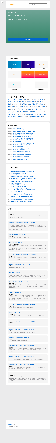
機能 (24, 111)
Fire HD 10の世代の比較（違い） (17, 174)
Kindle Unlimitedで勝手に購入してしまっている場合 (23, 143)
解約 (26, 104)
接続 (22, 106)
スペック (16, 111)
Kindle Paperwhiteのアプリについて (20, 129)
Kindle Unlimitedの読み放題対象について (21, 144)
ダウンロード (35, 104)
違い (33, 109)
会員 (18, 104)
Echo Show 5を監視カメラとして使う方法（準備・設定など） (23, 181)
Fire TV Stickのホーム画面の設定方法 (18, 186)
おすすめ (28, 101)
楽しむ (36, 114)
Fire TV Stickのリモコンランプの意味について (20, 193)
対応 (13, 109)
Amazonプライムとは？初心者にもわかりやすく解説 (21, 201)
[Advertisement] (28, 441)
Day (33, 106)
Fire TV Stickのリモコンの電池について (18, 179)
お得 (34, 111)
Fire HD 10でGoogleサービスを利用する (19, 173)
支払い (44, 106)
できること (27, 106)
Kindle (9, 101)
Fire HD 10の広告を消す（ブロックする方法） (20, 188)
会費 (17, 114)
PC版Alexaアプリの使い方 (16, 183)
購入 (37, 103)
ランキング (22, 114)
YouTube (28, 114)
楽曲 (14, 104)
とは (40, 106)
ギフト (33, 101)
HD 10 (23, 101)
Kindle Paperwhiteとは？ (18, 128)
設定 (41, 101)
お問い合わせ (10, 424)
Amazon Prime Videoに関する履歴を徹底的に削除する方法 (22, 171)
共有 (45, 114)
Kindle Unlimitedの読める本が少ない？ (21, 159)
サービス (17, 106)
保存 (22, 116)
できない (10, 104)
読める (42, 104)
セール (17, 109)
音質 (40, 109)
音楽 (9, 114)
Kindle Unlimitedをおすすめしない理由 (21, 156)
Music (30, 99)
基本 (20, 111)
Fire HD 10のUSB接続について (17, 191)
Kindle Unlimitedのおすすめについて (20, 153)
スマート (13, 114)
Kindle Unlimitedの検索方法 (19, 149)
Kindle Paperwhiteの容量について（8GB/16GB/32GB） (24, 131)
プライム (21, 99)
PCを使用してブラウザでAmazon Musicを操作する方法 (22, 196)
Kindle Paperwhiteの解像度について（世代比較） (23, 133)
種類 (25, 116)
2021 (27, 111)
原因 (31, 111)
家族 (29, 109)
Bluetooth (33, 116)
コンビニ (10, 116)
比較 (33, 103)
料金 (32, 114)
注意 (29, 116)
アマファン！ (13, 4)
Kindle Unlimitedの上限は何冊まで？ (20, 146)
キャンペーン (23, 109)
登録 (22, 104)
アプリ (28, 103)
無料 (40, 103)
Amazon (10, 99)
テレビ (19, 103)
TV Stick (42, 99)
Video (14, 101)
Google (14, 116)
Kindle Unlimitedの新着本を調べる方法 (21, 148)
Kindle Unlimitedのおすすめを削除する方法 (22, 154)
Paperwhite (10, 111)
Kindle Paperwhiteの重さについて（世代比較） (22, 136)
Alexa (15, 99)
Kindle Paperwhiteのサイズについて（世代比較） (23, 134)
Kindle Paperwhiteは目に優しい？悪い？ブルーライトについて (25, 139)
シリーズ (41, 114)
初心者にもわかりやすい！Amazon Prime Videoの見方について (23, 178)
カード (42, 111)
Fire (26, 99)
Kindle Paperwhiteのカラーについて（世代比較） (23, 138)
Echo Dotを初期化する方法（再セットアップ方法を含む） (22, 199)
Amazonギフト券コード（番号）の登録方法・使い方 (21, 194)
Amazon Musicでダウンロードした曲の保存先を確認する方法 (23, 189)
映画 (19, 116)
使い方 (9, 103)
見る (9, 109)
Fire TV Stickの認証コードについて (18, 184)
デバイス (14, 103)
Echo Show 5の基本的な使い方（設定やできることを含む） (23, 176)
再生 (9, 106)
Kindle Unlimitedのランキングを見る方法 (21, 151)
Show (38, 116)
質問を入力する (28, 39)
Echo (18, 101)
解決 (30, 104)
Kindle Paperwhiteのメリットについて (21, 141)
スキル (38, 111)
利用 (24, 103)
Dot (36, 106)
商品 (42, 116)
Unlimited (36, 99)
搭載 (13, 106)
